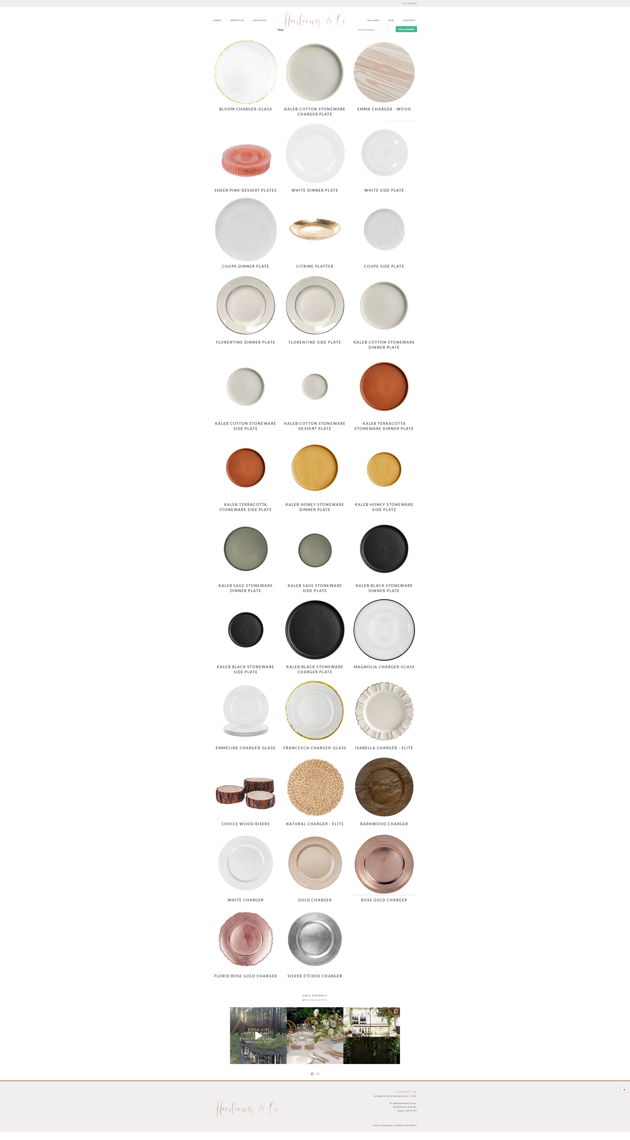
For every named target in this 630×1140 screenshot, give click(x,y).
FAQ (391, 20)
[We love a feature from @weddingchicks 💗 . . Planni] (371, 1035)
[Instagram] (317, 1073)
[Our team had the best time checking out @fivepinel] (258, 1035)
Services (259, 20)
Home (217, 20)
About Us (237, 20)
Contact (409, 20)
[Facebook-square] (312, 1073)
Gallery (373, 20)
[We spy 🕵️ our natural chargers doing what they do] (315, 1035)
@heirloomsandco (315, 1000)
